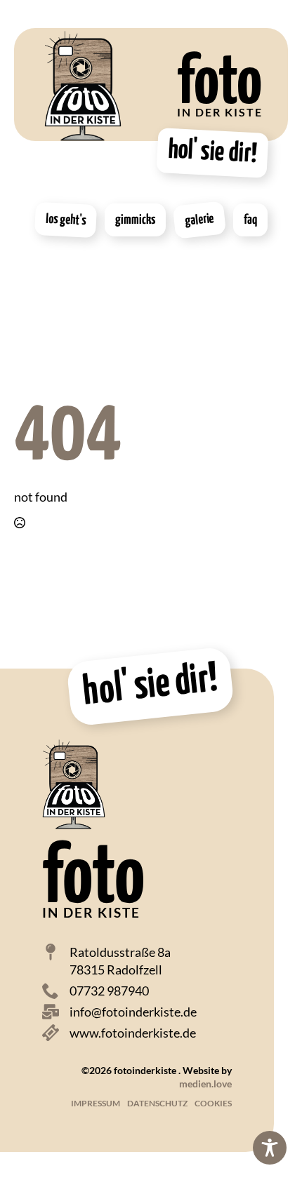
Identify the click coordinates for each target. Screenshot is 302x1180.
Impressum (95, 1103)
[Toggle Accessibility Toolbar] (269, 1147)
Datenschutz (157, 1103)
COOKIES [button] (213, 1103)
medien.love (205, 1084)
